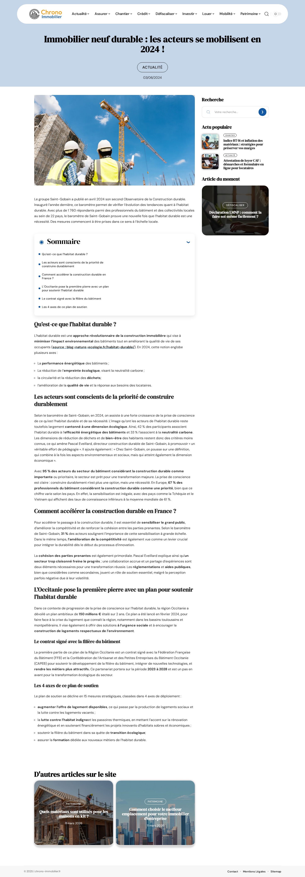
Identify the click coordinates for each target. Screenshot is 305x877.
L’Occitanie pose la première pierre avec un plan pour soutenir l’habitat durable (75, 288)
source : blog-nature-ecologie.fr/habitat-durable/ (93, 347)
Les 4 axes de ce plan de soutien (64, 307)
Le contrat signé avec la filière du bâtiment (71, 298)
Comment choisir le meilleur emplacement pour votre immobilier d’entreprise (155, 813)
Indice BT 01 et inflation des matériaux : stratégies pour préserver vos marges (243, 144)
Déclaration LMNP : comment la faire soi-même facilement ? (235, 214)
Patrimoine (73, 804)
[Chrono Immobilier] (45, 14)
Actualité (152, 67)
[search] (267, 13)
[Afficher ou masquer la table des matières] (135, 242)
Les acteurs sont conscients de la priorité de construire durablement (72, 264)
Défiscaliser (235, 205)
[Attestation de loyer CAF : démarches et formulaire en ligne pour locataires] (210, 161)
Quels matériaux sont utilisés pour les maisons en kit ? (73, 814)
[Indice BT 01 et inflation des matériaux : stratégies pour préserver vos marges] (210, 141)
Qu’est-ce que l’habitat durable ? (65, 254)
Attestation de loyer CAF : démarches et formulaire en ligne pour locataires (243, 164)
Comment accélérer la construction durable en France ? (74, 276)
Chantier (230, 135)
